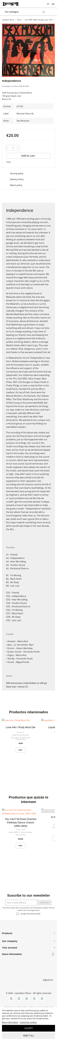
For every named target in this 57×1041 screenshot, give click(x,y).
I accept (28, 1028)
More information (10, 1022)
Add (20, 750)
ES (48, 4)
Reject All (28, 1035)
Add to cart (28, 155)
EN (53, 4)
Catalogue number (10, 86)
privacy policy (35, 913)
